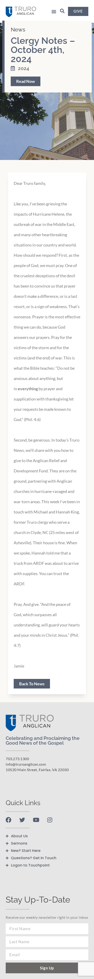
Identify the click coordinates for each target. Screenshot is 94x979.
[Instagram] (49, 820)
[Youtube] (36, 820)
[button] (54, 11)
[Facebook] (8, 820)
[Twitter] (22, 820)
